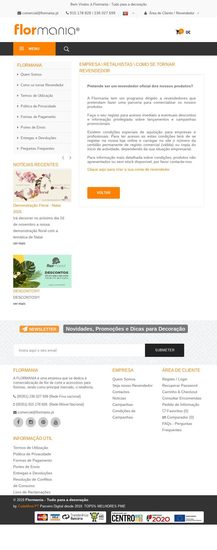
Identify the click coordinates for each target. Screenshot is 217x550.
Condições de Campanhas (123, 414)
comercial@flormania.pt (40, 13)
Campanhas (122, 404)
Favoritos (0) (177, 411)
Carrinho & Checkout (179, 392)
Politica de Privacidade (38, 106)
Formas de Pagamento (38, 117)
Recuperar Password (179, 385)
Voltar (103, 193)
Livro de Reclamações (32, 492)
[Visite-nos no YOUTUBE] (56, 422)
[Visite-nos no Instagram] (31, 422)
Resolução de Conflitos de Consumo (32, 482)
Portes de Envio (33, 127)
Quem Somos (31, 74)
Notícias (119, 398)
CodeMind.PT (29, 506)
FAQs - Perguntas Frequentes (177, 426)
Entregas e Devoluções (38, 138)
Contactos (120, 392)
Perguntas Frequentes (38, 149)
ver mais (19, 243)
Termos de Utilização (37, 96)
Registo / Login (174, 379)
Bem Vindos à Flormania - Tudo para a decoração (108, 4)
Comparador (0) (180, 417)
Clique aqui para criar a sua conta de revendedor (128, 169)
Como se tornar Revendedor (42, 85)
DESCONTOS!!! (27, 291)
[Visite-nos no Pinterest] (43, 422)
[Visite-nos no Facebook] (18, 422)
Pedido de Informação (180, 404)
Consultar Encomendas (181, 398)
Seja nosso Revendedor (132, 385)
